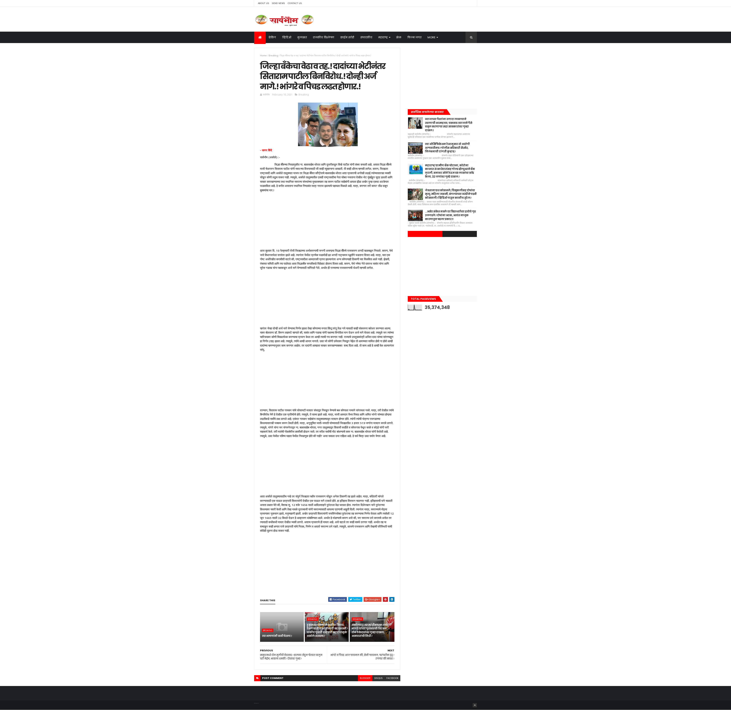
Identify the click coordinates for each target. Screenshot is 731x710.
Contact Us (295, 3)
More (431, 37)
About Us (263, 3)
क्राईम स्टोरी (347, 37)
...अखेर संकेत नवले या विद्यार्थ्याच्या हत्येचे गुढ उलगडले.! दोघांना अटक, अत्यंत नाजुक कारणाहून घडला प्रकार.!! (450, 215)
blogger (365, 678)
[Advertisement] (327, 221)
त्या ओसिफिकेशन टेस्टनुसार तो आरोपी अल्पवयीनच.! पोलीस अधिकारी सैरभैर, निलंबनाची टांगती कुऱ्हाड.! (447, 147)
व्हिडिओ (286, 37)
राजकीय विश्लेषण (323, 37)
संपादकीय (366, 37)
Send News (278, 3)
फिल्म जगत (414, 37)
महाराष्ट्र (383, 37)
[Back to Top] (475, 705)
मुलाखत (302, 37)
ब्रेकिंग (272, 37)
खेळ (398, 37)
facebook (392, 678)
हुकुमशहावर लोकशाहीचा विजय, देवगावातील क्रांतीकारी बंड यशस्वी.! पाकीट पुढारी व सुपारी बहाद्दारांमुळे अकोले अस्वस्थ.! (327, 630)
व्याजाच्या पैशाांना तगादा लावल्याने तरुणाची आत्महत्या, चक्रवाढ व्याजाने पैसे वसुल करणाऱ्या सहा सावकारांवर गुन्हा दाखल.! (448, 124)
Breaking (273, 55)
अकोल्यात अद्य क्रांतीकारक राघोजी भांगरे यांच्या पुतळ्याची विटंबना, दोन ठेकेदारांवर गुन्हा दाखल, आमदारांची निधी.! (371, 630)
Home (263, 55)
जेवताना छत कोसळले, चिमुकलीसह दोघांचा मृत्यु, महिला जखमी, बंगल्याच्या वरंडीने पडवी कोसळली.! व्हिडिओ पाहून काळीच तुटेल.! (450, 194)
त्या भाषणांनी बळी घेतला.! (277, 636)
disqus (378, 678)
